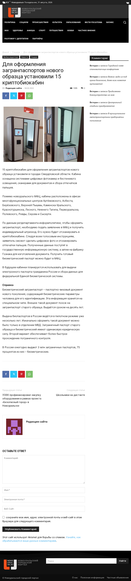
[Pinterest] (21, 95)
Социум (16, 52)
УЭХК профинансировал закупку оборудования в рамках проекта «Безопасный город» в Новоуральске (21, 400)
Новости (24, 57)
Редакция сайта (14, 88)
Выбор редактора (10, 57)
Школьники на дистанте (70, 395)
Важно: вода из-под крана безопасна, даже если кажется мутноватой (108, 80)
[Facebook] (5, 95)
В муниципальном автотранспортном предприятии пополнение (107, 117)
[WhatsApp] (29, 95)
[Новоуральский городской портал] (21, 564)
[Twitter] (13, 95)
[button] (125, 22)
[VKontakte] (127, 2)
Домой (5, 52)
